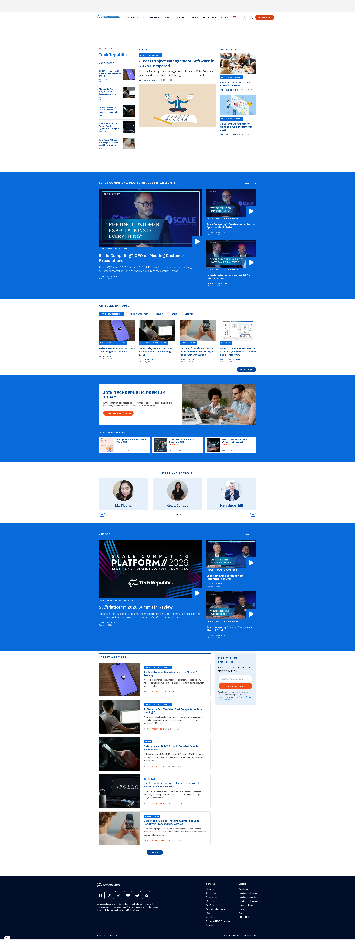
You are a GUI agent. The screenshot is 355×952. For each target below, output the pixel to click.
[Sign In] (244, 17)
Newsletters (211, 897)
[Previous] (102, 515)
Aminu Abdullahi (188, 360)
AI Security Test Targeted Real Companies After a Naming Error (107, 91)
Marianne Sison (147, 80)
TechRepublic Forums (248, 893)
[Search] (251, 17)
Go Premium (264, 17)
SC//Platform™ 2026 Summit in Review (136, 607)
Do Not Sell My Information (218, 921)
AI (143, 17)
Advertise (210, 917)
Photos (242, 909)
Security (181, 17)
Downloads (243, 889)
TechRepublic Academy (248, 897)
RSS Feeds (210, 901)
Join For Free (235, 686)
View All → (250, 183)
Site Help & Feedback (215, 909)
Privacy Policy (226, 699)
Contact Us (211, 893)
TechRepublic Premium (248, 901)
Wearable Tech (105, 148)
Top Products (130, 17)
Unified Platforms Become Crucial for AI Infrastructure (229, 277)
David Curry (105, 357)
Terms (248, 697)
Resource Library (246, 905)
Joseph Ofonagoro (156, 803)
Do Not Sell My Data (130, 910)
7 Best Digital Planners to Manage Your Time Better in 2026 (236, 126)
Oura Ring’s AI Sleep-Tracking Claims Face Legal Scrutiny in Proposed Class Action (109, 142)
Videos (241, 913)
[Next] (253, 515)
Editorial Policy (245, 917)
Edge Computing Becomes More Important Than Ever (225, 577)
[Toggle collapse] (7, 938)
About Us (210, 889)
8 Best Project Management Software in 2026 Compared (177, 63)
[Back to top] (349, 943)
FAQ (208, 913)
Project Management (138, 314)
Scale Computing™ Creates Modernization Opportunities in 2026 (230, 226)
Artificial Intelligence (104, 80)
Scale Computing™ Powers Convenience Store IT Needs (229, 629)
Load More (154, 852)
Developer (154, 17)
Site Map (210, 905)
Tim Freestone (146, 360)
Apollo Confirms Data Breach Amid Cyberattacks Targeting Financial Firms (110, 126)
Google (102, 116)
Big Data (189, 314)
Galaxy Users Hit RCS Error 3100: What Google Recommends (108, 109)
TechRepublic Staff (109, 276)
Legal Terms (101, 935)
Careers (209, 925)
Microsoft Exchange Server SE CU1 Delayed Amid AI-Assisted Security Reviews (238, 351)
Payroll (169, 17)
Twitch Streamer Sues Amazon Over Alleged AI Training (110, 73)
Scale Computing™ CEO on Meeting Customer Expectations (141, 258)
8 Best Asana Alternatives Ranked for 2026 (235, 84)
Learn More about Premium (118, 413)
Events (194, 17)
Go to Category (246, 369)
